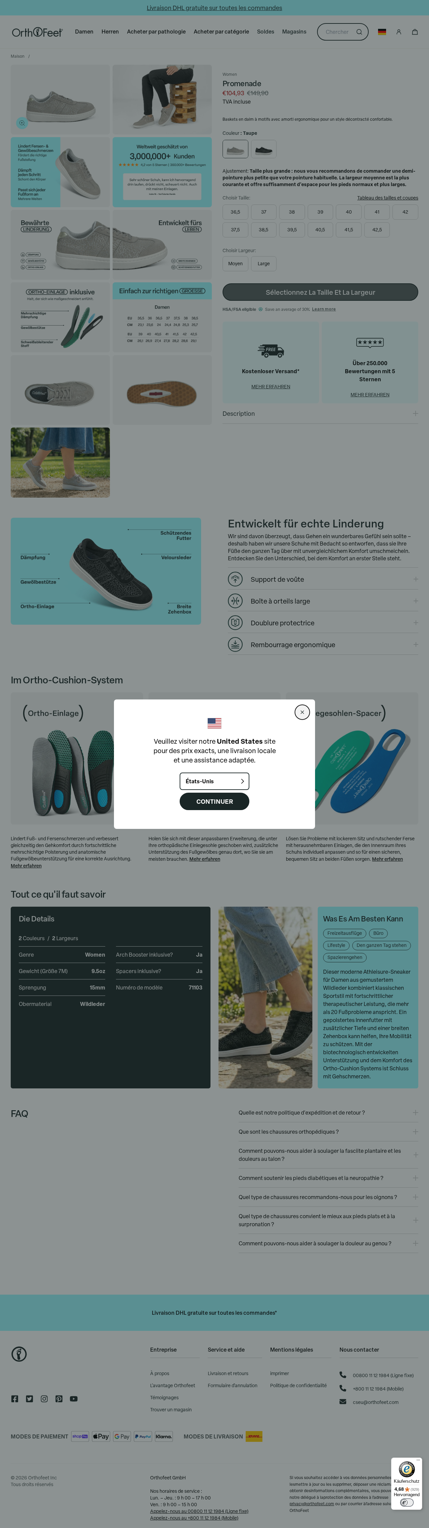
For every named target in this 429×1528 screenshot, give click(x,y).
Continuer (214, 801)
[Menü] (418, 1462)
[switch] (407, 1502)
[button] (302, 712)
